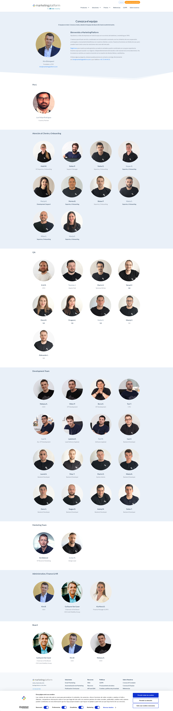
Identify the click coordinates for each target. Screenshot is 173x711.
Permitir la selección (145, 700)
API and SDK (91, 688)
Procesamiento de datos (106, 685)
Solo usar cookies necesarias (146, 705)
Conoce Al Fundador (129, 683)
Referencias (126, 688)
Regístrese (73, 48)
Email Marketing (70, 683)
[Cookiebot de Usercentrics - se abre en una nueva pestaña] (24, 707)
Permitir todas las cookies (146, 695)
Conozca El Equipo (128, 685)
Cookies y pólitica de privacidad (109, 688)
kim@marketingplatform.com (48, 66)
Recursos (90, 685)
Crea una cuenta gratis (132, 2)
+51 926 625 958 (36, 689)
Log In (121, 2)
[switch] (64, 707)
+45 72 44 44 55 (105, 59)
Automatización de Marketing (74, 685)
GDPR (101, 683)
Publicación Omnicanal (72, 688)
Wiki (88, 683)
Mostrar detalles (108, 707)
